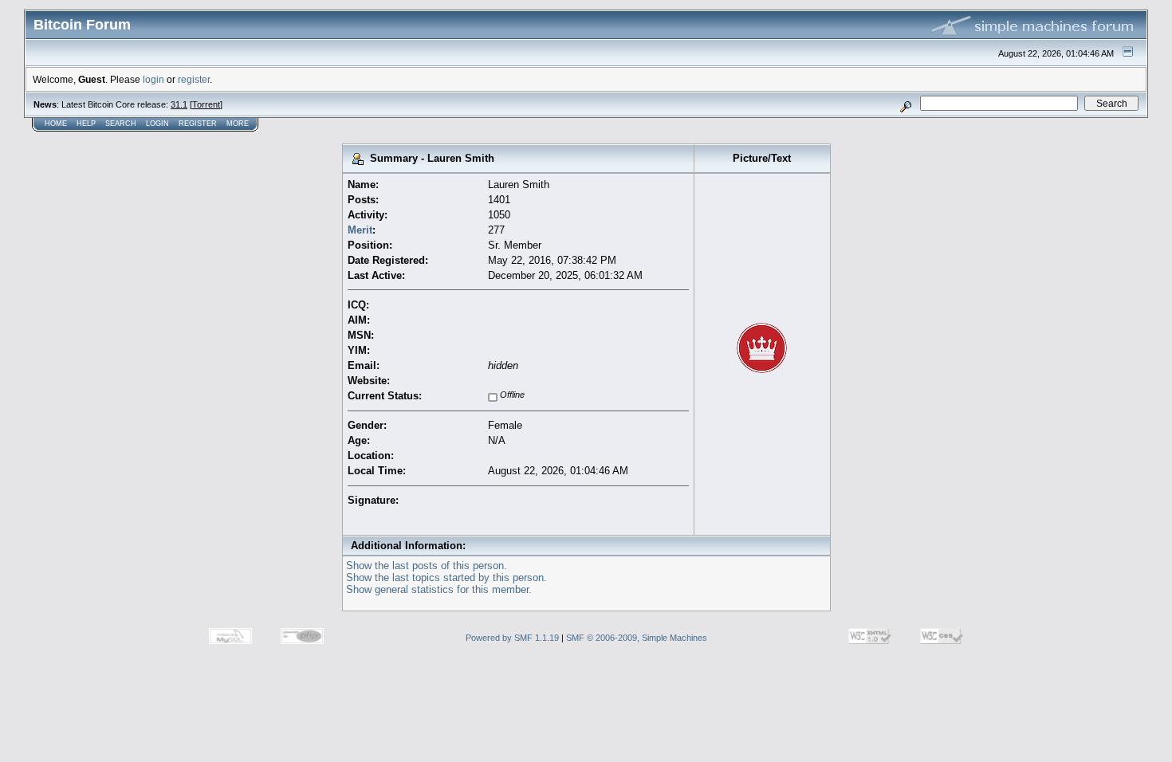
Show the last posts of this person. (426, 566)
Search (120, 124)
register (194, 79)
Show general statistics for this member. (439, 589)
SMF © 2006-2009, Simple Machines (636, 637)
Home (56, 124)
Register (198, 124)
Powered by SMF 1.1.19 (512, 637)
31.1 (179, 104)
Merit (360, 230)
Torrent (206, 104)
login (153, 79)
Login (157, 124)
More (237, 124)
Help (86, 124)
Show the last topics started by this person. (446, 577)
